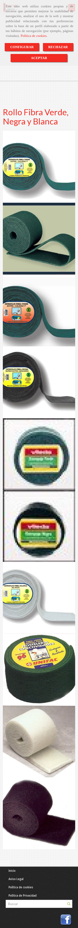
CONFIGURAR (22, 47)
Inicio (12, 871)
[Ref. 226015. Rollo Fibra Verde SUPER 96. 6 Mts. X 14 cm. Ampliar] (39, 670)
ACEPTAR (39, 58)
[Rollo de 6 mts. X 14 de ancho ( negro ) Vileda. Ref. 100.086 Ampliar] (39, 526)
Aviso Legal (16, 879)
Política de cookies (34, 36)
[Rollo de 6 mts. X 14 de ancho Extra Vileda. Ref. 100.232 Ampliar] (39, 454)
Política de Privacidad (23, 896)
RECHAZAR (58, 47)
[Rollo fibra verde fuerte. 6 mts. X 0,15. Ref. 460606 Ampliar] (39, 239)
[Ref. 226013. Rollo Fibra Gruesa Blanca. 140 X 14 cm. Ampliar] (39, 741)
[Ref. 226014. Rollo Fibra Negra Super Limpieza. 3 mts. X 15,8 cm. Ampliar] (39, 813)
